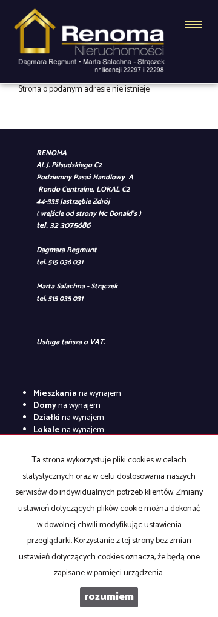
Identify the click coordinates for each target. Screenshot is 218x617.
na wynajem (77, 394)
